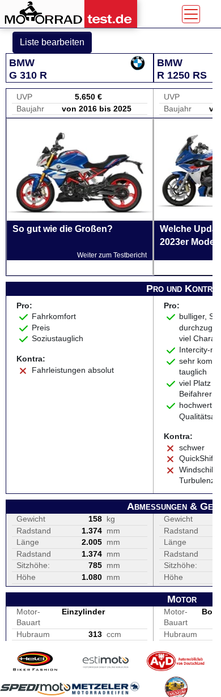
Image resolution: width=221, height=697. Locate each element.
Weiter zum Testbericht (112, 255)
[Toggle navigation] (191, 14)
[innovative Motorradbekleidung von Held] (35, 661)
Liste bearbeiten (52, 42)
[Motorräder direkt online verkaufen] (106, 661)
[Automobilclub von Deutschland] (176, 661)
